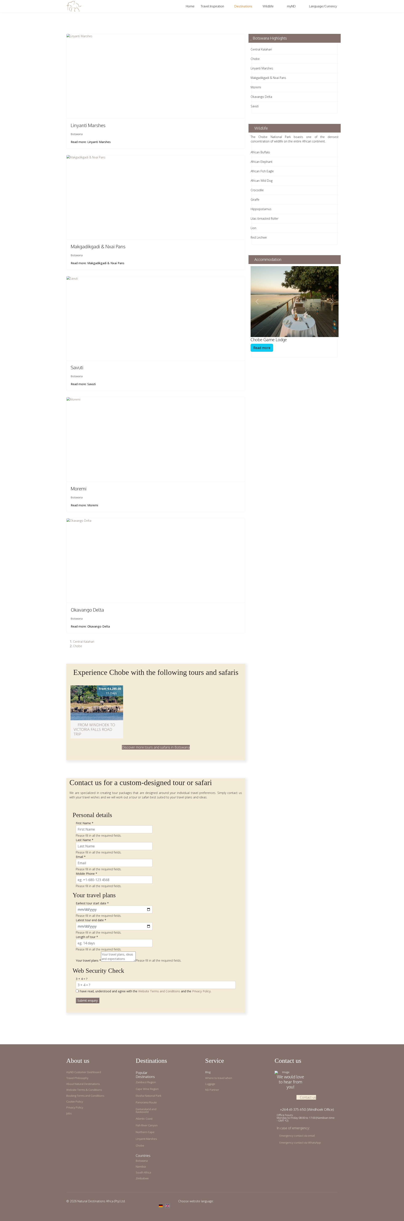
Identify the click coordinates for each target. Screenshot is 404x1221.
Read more (261, 347)
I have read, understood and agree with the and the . (144, 991)
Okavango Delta (87, 610)
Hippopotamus (261, 209)
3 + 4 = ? (81, 979)
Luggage (210, 1084)
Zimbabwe (142, 1178)
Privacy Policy (201, 991)
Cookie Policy (74, 1101)
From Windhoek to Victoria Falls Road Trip (94, 729)
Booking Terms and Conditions (85, 1095)
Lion (253, 228)
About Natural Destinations (83, 1084)
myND (291, 6)
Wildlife (268, 6)
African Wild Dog (261, 181)
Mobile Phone (86, 874)
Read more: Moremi (84, 505)
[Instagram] (330, 1201)
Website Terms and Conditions (159, 991)
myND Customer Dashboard (83, 1072)
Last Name (84, 840)
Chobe (77, 646)
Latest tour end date (91, 920)
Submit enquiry (87, 1000)
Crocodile (257, 190)
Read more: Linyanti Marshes (91, 142)
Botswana (77, 134)
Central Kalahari (83, 642)
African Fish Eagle (262, 171)
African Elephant (261, 162)
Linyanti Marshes (88, 125)
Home (190, 6)
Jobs (69, 1113)
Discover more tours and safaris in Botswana (156, 747)
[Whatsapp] (336, 1201)
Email (81, 857)
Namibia (141, 1166)
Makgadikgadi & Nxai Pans (98, 246)
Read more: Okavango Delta (90, 626)
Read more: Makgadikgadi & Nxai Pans (97, 263)
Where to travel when (218, 1078)
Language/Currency (322, 6)
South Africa (143, 1172)
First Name (84, 823)
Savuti (77, 367)
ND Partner (212, 1089)
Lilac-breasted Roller (264, 218)
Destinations (243, 6)
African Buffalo (260, 152)
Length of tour (87, 937)
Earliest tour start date (92, 903)
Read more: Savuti (83, 384)
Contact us (307, 1097)
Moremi (78, 488)
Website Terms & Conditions (84, 1089)
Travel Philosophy (77, 1078)
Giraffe (255, 200)
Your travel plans (88, 960)
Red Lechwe (259, 237)
